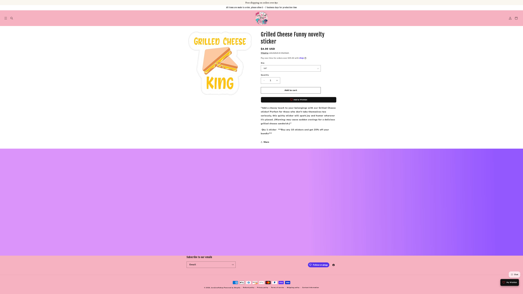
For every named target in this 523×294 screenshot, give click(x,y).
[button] (6, 18)
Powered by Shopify (232, 288)
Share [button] (266, 142)
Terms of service (277, 288)
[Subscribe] (232, 264)
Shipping (264, 53)
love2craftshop (217, 288)
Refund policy (248, 288)
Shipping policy (293, 288)
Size (262, 63)
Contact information (310, 288)
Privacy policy (262, 288)
